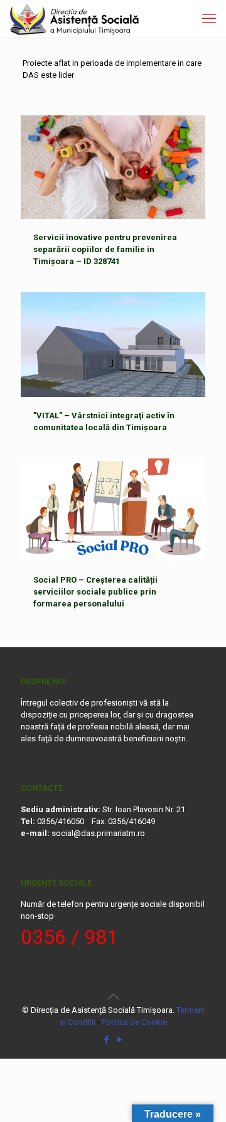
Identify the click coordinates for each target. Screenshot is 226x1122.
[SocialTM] (74, 18)
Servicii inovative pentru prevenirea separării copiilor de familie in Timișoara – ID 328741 (105, 249)
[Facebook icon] (106, 1039)
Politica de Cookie (134, 1022)
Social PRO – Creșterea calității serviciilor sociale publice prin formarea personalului (95, 591)
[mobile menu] (209, 18)
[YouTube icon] (119, 1039)
